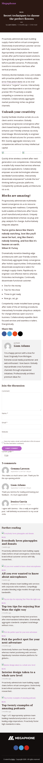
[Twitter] (21, 747)
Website (5, 432)
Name (5, 413)
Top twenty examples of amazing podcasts (17, 706)
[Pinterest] (26, 747)
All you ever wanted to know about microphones (20, 575)
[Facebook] (15, 747)
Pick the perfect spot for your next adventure (21, 640)
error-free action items (12, 81)
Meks (13, 759)
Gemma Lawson (20, 468)
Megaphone (9, 3)
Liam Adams (12, 25)
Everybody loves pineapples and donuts (19, 542)
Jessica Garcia (19, 501)
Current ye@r (7, 452)
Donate (37, 3)
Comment (6, 391)
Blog (21, 12)
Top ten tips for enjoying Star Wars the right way (21, 608)
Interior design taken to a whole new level (18, 673)
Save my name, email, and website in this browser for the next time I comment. (22, 442)
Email (4, 423)
